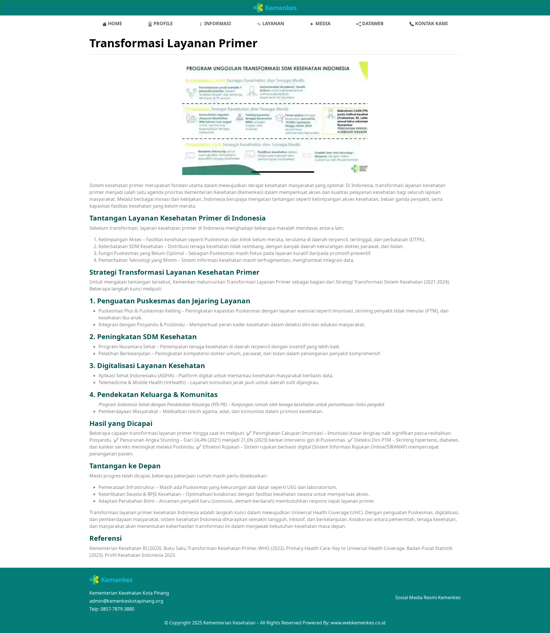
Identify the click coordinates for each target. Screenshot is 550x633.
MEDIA (322, 23)
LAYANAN (272, 23)
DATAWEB (372, 23)
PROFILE (162, 23)
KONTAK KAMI (431, 23)
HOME (114, 23)
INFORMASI (217, 23)
